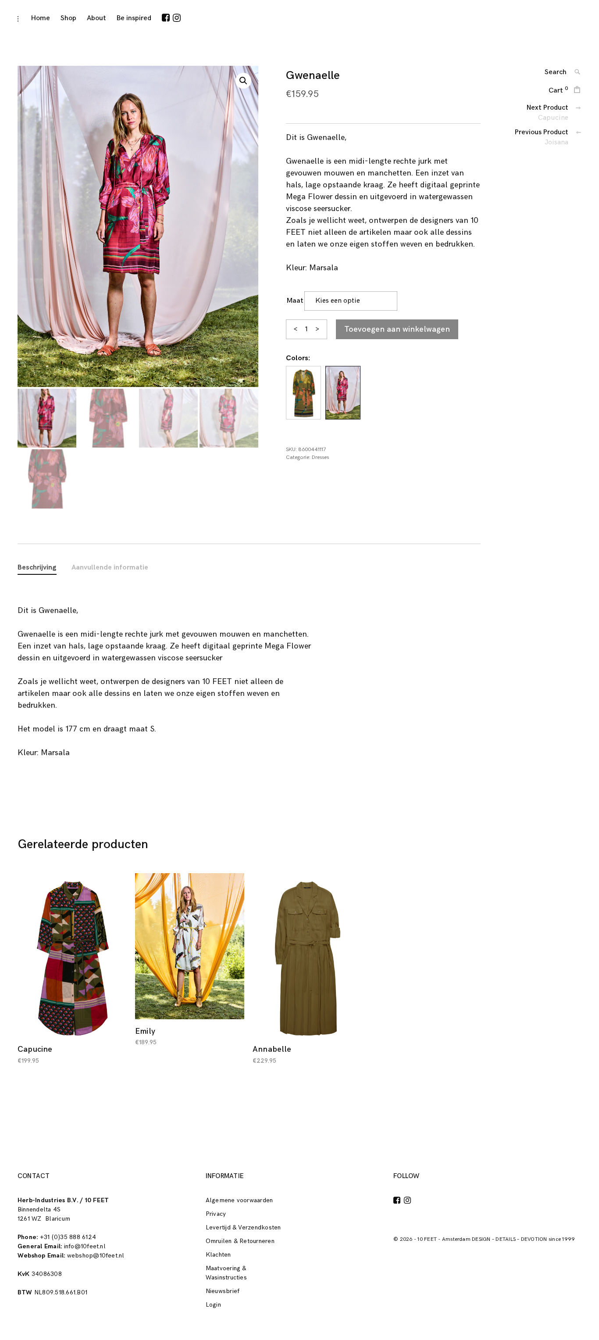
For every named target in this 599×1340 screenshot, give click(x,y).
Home (40, 18)
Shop (68, 18)
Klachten (218, 1254)
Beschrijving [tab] (37, 567)
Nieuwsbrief (223, 1291)
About (96, 18)
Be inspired (134, 18)
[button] (243, 81)
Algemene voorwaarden (239, 1200)
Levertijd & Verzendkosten (243, 1227)
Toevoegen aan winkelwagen (397, 329)
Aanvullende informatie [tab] (109, 567)
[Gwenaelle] (303, 392)
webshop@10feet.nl (96, 1255)
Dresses (320, 457)
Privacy (216, 1214)
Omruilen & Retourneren (240, 1241)
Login (213, 1304)
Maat (295, 301)
